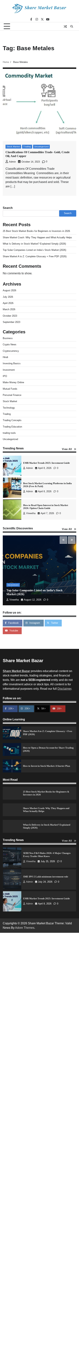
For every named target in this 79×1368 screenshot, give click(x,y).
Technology (9, 407)
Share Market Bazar (16, 671)
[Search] (71, 26)
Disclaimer (64, 688)
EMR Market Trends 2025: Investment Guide (46, 876)
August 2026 (9, 290)
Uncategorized (41, 146)
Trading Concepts (12, 420)
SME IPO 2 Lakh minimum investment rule (45, 855)
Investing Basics (12, 363)
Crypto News (9, 344)
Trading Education (12, 426)
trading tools (9, 433)
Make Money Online (13, 382)
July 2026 (8, 296)
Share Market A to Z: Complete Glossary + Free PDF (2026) (35, 256)
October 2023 (10, 315)
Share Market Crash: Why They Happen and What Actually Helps (37, 237)
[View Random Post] (65, 26)
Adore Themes (24, 927)
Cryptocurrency (11, 351)
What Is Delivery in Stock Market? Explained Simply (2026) (34, 243)
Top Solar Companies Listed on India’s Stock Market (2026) (34, 250)
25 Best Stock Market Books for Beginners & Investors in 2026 (36, 231)
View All (67, 449)
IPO (5, 376)
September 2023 (11, 322)
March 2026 (9, 309)
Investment (9, 369)
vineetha (30, 491)
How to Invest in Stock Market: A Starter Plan (46, 766)
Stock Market (13, 146)
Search (8, 207)
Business (8, 338)
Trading (27, 146)
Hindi (5, 357)
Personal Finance (12, 395)
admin (12, 162)
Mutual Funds (10, 388)
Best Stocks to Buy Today (36, 506)
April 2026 (8, 303)
